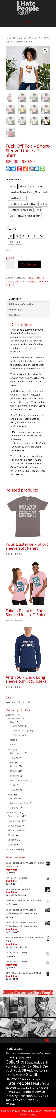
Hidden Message (31, 1079)
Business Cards (16, 820)
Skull (46, 1096)
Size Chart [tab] (14, 314)
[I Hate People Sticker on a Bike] (42, 1015)
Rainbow (28, 1092)
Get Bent (44, 1070)
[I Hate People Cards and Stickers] (42, 1036)
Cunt (9, 1058)
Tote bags (18, 735)
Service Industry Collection (25, 1094)
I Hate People (24, 1081)
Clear (8, 250)
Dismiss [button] (33, 1114)
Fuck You (32, 1070)
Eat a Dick (20, 1066)
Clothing (17, 38)
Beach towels (15, 816)
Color (10, 179)
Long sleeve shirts (19, 780)
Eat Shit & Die (38, 1066)
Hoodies (14, 770)
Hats (12, 739)
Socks (13, 744)
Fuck (9, 1070)
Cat (41, 1053)
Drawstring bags (21, 730)
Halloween (14, 1079)
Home (8, 38)
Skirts (13, 785)
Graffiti (32, 1074)
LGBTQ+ (31, 1087)
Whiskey (10, 1103)
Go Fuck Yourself (15, 1075)
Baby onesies (17, 753)
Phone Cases (14, 830)
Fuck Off (10, 285)
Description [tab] (15, 298)
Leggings (14, 775)
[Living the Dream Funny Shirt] (14, 1015)
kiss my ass (21, 1088)
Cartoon (34, 1053)
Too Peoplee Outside (20, 1100)
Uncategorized (13, 849)
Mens (39, 277)
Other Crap (11, 812)
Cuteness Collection (37, 281)
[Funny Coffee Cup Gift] (14, 1036)
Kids (10, 749)
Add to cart (29, 264)
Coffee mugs (14, 825)
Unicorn (39, 1100)
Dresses (14, 766)
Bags (12, 722)
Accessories (14, 718)
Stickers (12, 839)
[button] (45, 50)
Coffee (47, 1053)
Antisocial (11, 1053)
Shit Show (37, 1096)
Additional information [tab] (21, 304)
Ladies (25, 38)
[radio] (12, 186)
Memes (17, 1092)
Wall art (12, 844)
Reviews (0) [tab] (15, 309)
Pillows (11, 835)
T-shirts (33, 38)
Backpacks (18, 725)
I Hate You (40, 1083)
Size (9, 229)
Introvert (11, 1087)
